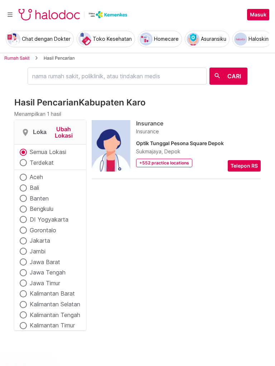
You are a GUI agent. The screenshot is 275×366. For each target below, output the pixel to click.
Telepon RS (244, 166)
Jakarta (40, 240)
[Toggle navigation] (10, 14)
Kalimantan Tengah (55, 315)
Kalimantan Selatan (55, 304)
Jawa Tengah (48, 272)
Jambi (37, 251)
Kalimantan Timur (52, 325)
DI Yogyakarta (49, 219)
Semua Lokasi (48, 152)
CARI (234, 76)
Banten (39, 198)
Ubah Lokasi (64, 132)
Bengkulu (41, 209)
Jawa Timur (45, 283)
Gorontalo (43, 230)
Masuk (258, 15)
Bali (34, 187)
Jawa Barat (45, 262)
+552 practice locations (164, 162)
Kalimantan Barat (52, 293)
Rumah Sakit (16, 58)
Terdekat (42, 162)
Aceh (36, 177)
